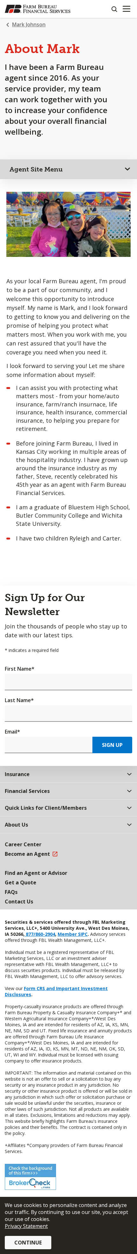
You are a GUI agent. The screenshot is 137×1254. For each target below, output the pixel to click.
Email (12, 731)
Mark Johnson (29, 24)
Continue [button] (28, 1242)
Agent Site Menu (36, 169)
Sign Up (112, 744)
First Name (19, 668)
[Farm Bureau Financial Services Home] (37, 9)
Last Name (19, 700)
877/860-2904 (40, 934)
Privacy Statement (26, 1226)
